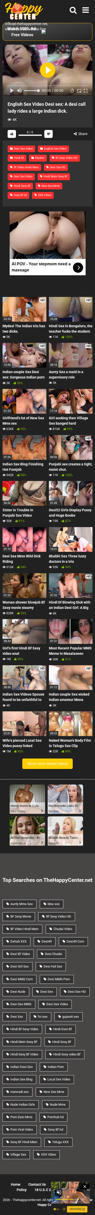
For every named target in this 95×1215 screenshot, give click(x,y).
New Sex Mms (50, 186)
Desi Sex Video (23, 148)
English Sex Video (54, 148)
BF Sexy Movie (20, 916)
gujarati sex (70, 1016)
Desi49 (47, 941)
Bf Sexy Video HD (66, 158)
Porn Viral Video (21, 1129)
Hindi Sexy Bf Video (24, 1054)
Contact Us (37, 1184)
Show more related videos (47, 764)
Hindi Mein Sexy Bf (55, 176)
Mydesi (39, 158)
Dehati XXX (18, 941)
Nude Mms (58, 1104)
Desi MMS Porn (59, 979)
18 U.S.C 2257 (45, 1190)
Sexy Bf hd (20, 195)
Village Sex (18, 1154)
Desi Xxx (16, 1016)
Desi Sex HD (57, 167)
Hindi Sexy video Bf (67, 1054)
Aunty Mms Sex (21, 904)
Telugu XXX (60, 1142)
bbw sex (54, 904)
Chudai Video (62, 929)
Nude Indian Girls (22, 1104)
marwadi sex (19, 1092)
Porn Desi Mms (21, 1117)
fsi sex (42, 1016)
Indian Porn (56, 1067)
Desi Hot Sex (53, 966)
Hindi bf (18, 158)
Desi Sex (46, 992)
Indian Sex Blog (21, 1079)
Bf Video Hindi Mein (26, 167)
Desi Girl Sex (19, 966)
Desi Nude (17, 992)
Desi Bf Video (20, 954)
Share (82, 134)
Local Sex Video (58, 1079)
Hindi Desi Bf (62, 1029)
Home (16, 1184)
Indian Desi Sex (21, 1067)
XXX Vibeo (44, 195)
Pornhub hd (55, 1117)
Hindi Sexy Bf (21, 186)
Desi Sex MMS (20, 1004)
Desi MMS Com (21, 979)
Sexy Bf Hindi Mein (23, 1142)
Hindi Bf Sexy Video (24, 1029)
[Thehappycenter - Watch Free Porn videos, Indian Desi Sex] (23, 10)
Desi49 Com (75, 941)
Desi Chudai (53, 954)
